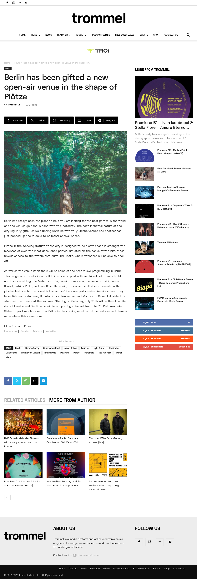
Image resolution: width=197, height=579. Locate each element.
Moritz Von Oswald (30, 353)
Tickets (35, 35)
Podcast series (101, 35)
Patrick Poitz (50, 353)
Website (50, 331)
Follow (185, 330)
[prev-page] (6, 497)
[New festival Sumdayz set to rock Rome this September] (66, 465)
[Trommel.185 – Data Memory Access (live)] (108, 422)
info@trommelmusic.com (83, 555)
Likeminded (113, 348)
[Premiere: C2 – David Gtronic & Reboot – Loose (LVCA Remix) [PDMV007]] (144, 229)
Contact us (171, 35)
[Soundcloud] (20, 2)
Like (188, 322)
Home (22, 35)
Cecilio (18, 348)
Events (144, 35)
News (48, 35)
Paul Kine (64, 353)
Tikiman (119, 353)
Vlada (8, 357)
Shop (156, 35)
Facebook (10, 331)
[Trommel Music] (98, 18)
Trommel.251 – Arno (167, 243)
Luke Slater (11, 353)
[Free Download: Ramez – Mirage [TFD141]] (144, 174)
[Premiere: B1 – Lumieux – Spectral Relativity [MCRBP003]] (144, 266)
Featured (62, 35)
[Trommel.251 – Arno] (144, 248)
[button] (188, 35)
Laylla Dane (98, 348)
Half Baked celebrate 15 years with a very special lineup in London (21, 442)
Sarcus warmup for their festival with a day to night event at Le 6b (105, 486)
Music (79, 35)
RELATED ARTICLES (24, 400)
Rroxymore (89, 353)
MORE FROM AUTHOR (72, 400)
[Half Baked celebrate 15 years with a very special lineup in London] (23, 422)
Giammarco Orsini (51, 348)
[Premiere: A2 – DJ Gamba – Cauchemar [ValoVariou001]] (66, 422)
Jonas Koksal (70, 348)
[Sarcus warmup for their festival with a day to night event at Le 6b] (108, 465)
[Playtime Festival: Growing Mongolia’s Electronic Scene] (144, 192)
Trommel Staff (14, 105)
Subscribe (184, 346)
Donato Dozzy (32, 348)
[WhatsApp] (26, 381)
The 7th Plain (104, 353)
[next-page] (12, 497)
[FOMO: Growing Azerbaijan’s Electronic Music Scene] (144, 303)
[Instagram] (13, 2)
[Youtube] (26, 2)
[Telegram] (43, 381)
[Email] (34, 381)
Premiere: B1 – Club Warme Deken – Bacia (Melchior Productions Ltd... (175, 283)
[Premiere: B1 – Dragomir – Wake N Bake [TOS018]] (144, 211)
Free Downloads (124, 35)
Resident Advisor (31, 331)
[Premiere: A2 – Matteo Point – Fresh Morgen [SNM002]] (144, 155)
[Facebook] (7, 2)
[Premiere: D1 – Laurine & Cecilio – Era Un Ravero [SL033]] (23, 465)
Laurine (84, 348)
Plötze (76, 353)
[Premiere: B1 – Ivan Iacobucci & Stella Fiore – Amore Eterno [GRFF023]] (164, 97)
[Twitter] (17, 381)
